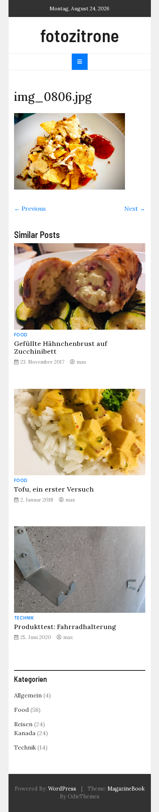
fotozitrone (79, 35)
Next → (134, 208)
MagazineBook (126, 788)
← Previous (30, 208)
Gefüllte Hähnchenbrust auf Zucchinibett (60, 347)
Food (21, 335)
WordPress (62, 788)
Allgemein (28, 695)
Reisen (23, 724)
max (81, 362)
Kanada (24, 733)
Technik (24, 618)
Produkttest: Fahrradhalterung (65, 626)
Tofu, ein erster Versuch (54, 489)
